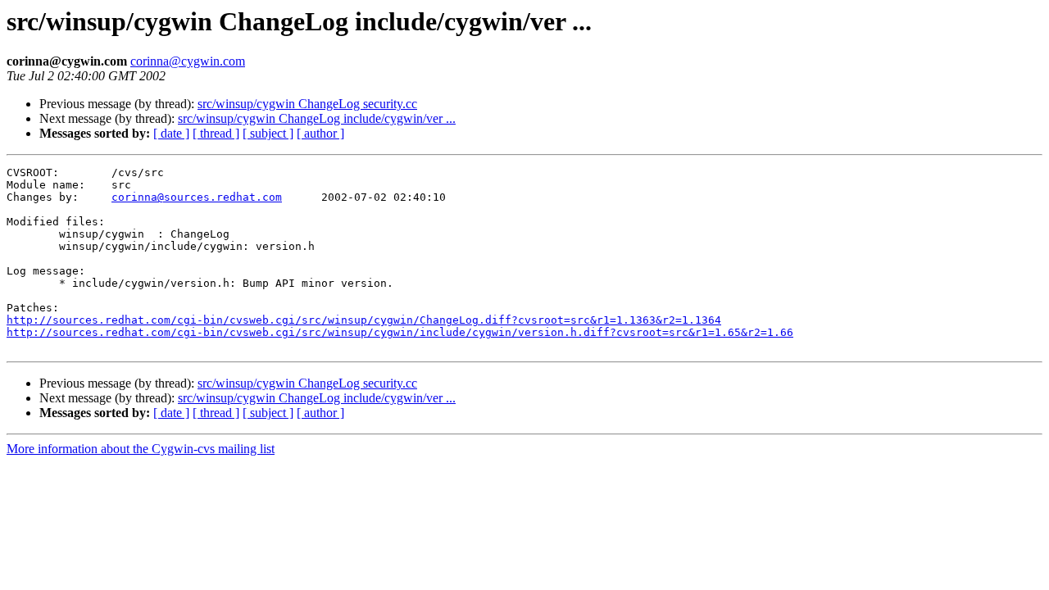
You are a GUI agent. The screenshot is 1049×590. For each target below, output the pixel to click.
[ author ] (320, 133)
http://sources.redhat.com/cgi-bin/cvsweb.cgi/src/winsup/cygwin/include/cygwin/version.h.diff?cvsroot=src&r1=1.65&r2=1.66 (400, 332)
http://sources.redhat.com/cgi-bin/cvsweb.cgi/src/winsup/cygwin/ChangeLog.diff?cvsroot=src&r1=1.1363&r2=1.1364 (364, 320)
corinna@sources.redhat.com (196, 197)
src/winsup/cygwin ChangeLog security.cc (307, 104)
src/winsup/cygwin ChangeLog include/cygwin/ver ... (317, 118)
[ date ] (171, 133)
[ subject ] (268, 133)
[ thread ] (216, 133)
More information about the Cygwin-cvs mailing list (141, 449)
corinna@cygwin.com (187, 61)
